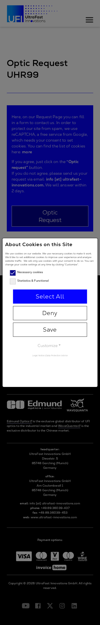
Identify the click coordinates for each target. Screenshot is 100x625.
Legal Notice (38, 355)
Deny (50, 313)
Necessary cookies (30, 272)
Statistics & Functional (33, 281)
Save (50, 329)
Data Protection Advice (57, 355)
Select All (50, 296)
